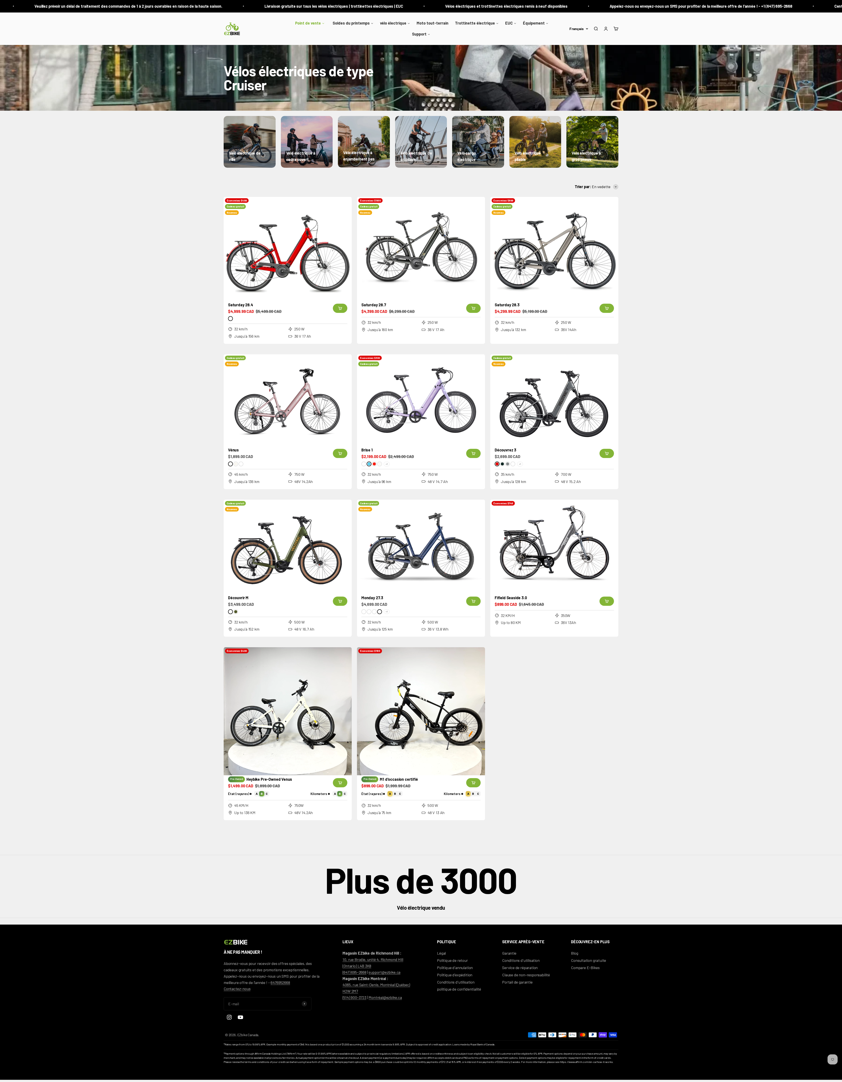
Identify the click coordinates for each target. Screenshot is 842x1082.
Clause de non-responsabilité (526, 974)
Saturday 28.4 (240, 304)
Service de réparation (520, 967)
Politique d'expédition (454, 974)
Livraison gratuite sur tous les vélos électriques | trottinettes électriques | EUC (142, 6)
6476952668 (280, 982)
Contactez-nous (237, 988)
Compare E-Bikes (585, 967)
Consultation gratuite (588, 960)
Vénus (233, 449)
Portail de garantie (517, 982)
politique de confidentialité (459, 989)
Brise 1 (367, 449)
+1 (387, 464)
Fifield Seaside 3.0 (511, 597)
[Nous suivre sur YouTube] (240, 1017)
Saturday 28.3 (507, 304)
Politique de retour (452, 960)
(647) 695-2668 (354, 972)
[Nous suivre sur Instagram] (229, 1017)
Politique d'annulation (455, 967)
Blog (574, 953)
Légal (441, 953)
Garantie (509, 953)
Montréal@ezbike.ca (385, 997)
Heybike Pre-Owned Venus (269, 779)
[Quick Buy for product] (340, 308)
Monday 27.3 (372, 597)
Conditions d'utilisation (456, 982)
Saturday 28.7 (373, 304)
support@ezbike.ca (384, 972)
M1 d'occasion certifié (399, 779)
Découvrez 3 (505, 449)
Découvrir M (238, 597)
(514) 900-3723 (354, 997)
